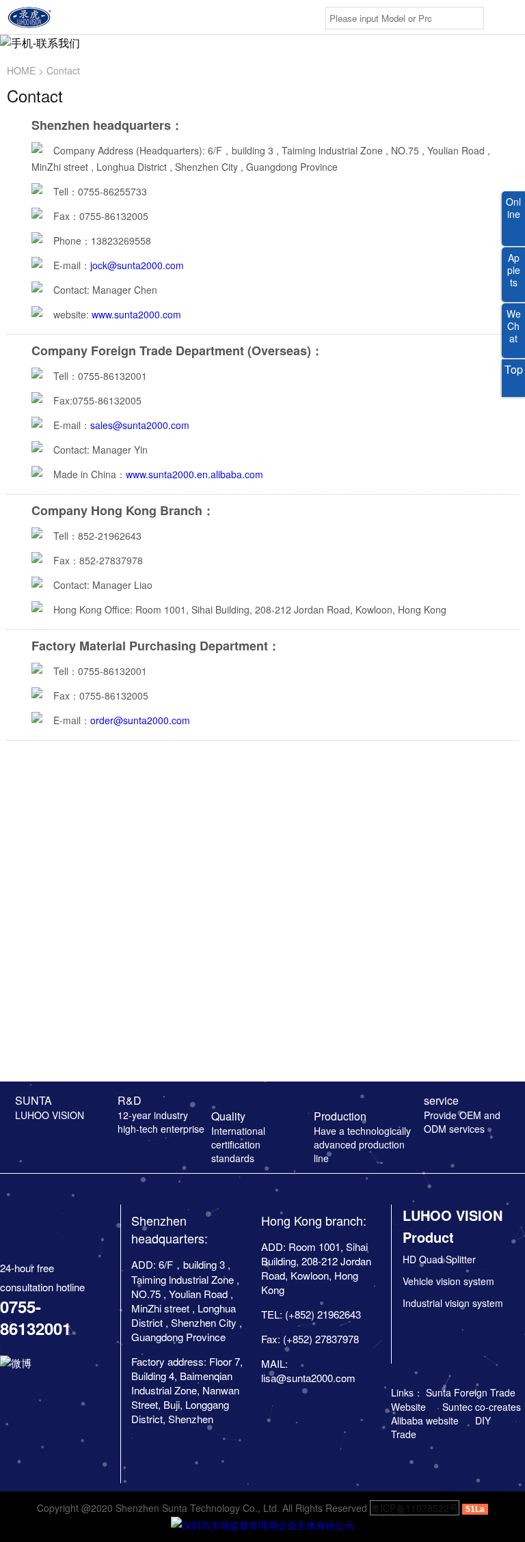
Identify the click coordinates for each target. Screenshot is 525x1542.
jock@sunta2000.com (137, 265)
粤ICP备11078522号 (415, 1508)
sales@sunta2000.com (139, 425)
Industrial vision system (453, 1303)
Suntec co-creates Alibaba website (456, 1413)
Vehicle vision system (448, 1281)
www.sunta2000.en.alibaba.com (194, 474)
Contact (63, 70)
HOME (21, 70)
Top (513, 369)
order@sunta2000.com (140, 720)
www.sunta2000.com (136, 314)
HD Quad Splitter (439, 1259)
